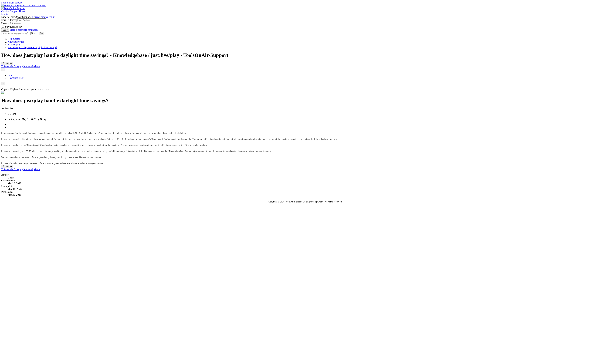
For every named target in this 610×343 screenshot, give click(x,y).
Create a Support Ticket (13, 11)
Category (19, 66)
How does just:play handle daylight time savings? (32, 47)
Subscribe (7, 63)
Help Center (14, 38)
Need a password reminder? (24, 29)
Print (10, 75)
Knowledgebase (16, 41)
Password (6, 23)
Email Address (8, 20)
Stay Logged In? (13, 26)
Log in (4, 14)
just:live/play (14, 44)
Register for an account (43, 17)
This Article (7, 66)
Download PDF (16, 78)
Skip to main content (11, 2)
